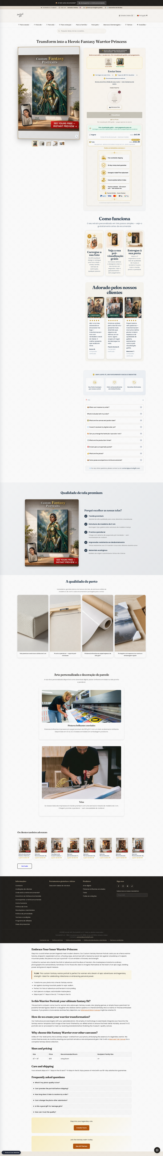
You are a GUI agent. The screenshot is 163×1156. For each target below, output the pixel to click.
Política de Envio (21, 907)
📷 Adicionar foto (114, 107)
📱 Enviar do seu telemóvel (11, 1152)
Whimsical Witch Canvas (90, 1010)
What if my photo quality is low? (47, 1083)
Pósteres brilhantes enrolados (94, 889)
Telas (85, 893)
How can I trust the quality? (45, 1112)
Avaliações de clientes (23, 889)
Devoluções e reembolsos (25, 910)
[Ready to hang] (48, 143)
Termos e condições (22, 917)
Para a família (81, 25)
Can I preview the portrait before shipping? (51, 1089)
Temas (129, 25)
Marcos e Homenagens (111, 25)
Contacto (19, 886)
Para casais (24, 25)
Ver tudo (24, 866)
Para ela (51, 25)
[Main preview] (35, 143)
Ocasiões (142, 25)
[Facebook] (118, 886)
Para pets (95, 25)
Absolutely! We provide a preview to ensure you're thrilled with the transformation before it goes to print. (72, 1089)
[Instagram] (123, 886)
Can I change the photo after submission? (51, 1100)
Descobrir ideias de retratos (59, 886)
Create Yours (81, 1128)
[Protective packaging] (62, 143)
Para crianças (66, 25)
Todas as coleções (90, 896)
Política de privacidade (23, 914)
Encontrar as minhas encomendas (28, 896)
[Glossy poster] (55, 143)
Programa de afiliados (23, 921)
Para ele (39, 25)
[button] (127, 15)
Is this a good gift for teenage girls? (49, 1106)
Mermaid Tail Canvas (117, 1039)
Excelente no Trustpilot (49, 7)
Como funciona (21, 903)
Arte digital (87, 886)
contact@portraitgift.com (131, 468)
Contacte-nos (44, 940)
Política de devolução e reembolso (95, 940)
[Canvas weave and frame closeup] (42, 143)
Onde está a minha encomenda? (27, 893)
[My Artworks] (157, 1150)
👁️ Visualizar (114, 115)
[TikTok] (132, 886)
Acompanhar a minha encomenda (28, 900)
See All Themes (81, 1146)
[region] (114, 253)
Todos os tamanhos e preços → (114, 148)
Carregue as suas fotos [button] (102, 75)
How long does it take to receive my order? (51, 1094)
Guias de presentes (22, 924)
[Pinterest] (127, 886)
